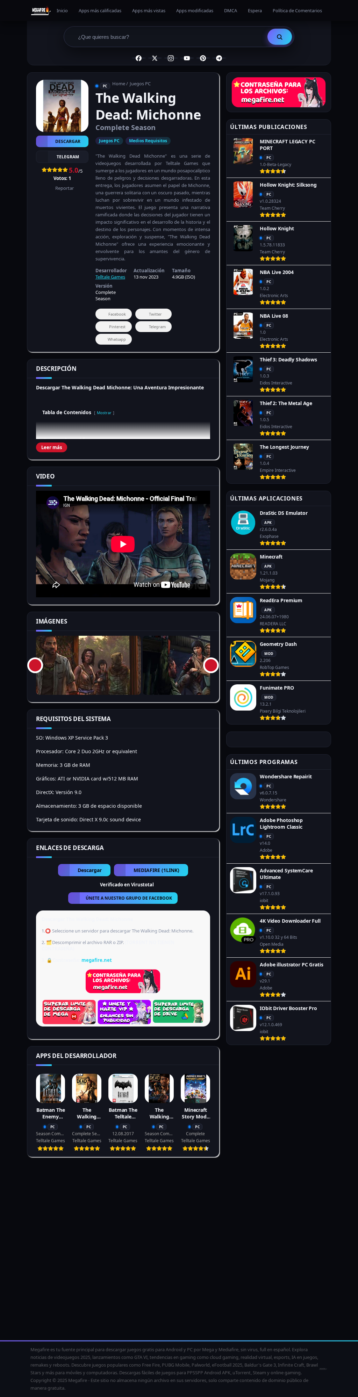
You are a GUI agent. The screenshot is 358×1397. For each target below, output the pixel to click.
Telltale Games (110, 277)
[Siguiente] (211, 665)
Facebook (117, 314)
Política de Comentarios (297, 10)
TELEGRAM (68, 157)
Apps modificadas (194, 10)
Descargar (67, 141)
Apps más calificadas (100, 10)
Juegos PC (140, 83)
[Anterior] (35, 665)
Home (118, 83)
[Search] (279, 37)
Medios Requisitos (148, 141)
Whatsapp (117, 339)
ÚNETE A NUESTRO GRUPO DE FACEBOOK (129, 898)
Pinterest (117, 326)
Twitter (155, 314)
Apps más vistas (148, 10)
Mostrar (104, 412)
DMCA (230, 10)
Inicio (62, 10)
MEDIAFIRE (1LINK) (156, 870)
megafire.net (96, 960)
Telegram (157, 326)
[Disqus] (123, 1251)
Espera (255, 10)
